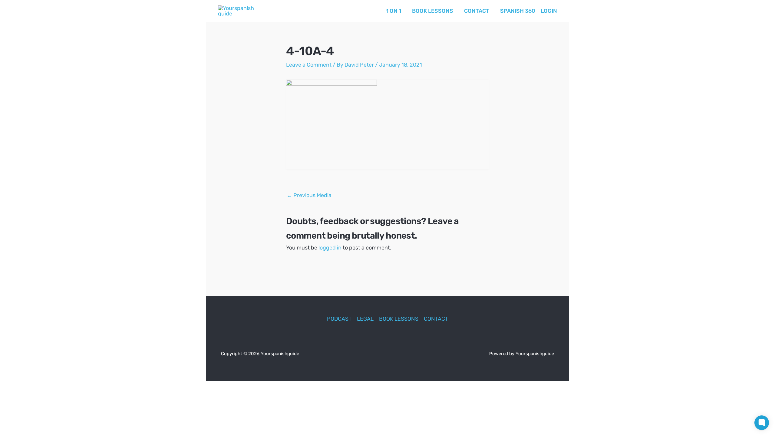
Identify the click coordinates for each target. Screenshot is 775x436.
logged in (329, 247)
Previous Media (309, 195)
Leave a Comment (308, 64)
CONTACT (436, 318)
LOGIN (549, 11)
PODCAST (339, 318)
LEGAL (365, 318)
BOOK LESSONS (398, 318)
